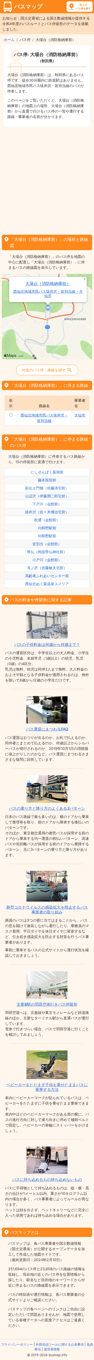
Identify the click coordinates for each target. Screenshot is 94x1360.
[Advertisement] (47, 179)
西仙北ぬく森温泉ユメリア (47, 583)
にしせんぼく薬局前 (47, 472)
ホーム (9, 39)
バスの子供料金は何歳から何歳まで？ (47, 644)
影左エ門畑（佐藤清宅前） (47, 488)
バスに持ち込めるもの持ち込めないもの (47, 1179)
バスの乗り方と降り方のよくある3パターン (47, 808)
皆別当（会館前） (47, 544)
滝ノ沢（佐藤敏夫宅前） (47, 568)
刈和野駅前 (47, 528)
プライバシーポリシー (17, 1344)
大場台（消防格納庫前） (47, 283)
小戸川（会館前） (47, 560)
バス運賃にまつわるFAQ (47, 729)
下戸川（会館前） (47, 504)
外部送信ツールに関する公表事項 (60, 1344)
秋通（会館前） (47, 520)
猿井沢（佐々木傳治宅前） (47, 512)
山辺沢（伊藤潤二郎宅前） (47, 496)
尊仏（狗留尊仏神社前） (47, 552)
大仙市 (79, 415)
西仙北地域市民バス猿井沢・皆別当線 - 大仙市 (48, 293)
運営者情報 (52, 1349)
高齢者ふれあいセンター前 (47, 575)
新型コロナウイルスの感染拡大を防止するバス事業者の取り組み (47, 909)
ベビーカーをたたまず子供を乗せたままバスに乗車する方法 (47, 1087)
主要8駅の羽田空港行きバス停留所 (47, 1004)
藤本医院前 (47, 480)
